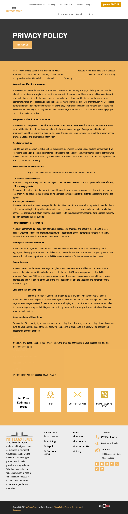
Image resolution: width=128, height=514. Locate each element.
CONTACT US (22, 45)
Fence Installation (34, 5)
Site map (79, 507)
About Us (80, 14)
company (76, 209)
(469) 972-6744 (111, 4)
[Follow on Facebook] (97, 464)
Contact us (18, 337)
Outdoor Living (83, 5)
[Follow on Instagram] (107, 464)
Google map (17, 510)
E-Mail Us (17, 368)
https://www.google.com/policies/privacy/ (47, 283)
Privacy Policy (59, 507)
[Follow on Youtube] (102, 469)
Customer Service (110, 443)
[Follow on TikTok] (97, 469)
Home (78, 436)
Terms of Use (69, 507)
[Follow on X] (117, 464)
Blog (91, 14)
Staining (50, 441)
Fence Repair (66, 5)
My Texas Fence (68, 70)
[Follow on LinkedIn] (102, 464)
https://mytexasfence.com (76, 74)
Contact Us (81, 446)
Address (106, 449)
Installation (51, 436)
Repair (49, 446)
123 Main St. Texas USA (23, 362)
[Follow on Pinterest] (112, 464)
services (58, 78)
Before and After (65, 14)
